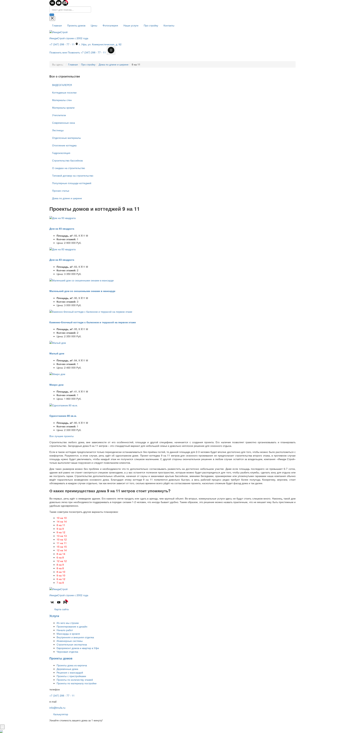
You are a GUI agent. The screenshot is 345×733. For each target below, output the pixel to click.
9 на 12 (61, 532)
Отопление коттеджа (64, 145)
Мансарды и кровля (68, 633)
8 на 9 (60, 564)
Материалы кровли (63, 107)
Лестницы (58, 130)
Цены (94, 25)
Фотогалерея (110, 25)
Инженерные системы (70, 641)
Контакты (169, 25)
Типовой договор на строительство (72, 175)
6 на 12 (61, 579)
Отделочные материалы (66, 138)
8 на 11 (61, 525)
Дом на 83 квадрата (61, 259)
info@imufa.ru (57, 707)
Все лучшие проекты (61, 436)
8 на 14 (61, 554)
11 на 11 (62, 543)
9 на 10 (61, 575)
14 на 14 (62, 521)
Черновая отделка (67, 651)
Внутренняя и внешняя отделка (75, 637)
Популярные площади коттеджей (71, 183)
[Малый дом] (57, 342)
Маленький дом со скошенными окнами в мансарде (82, 291)
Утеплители (59, 115)
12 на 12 (62, 561)
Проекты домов (76, 25)
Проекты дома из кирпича (72, 665)
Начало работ (65, 630)
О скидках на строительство (68, 168)
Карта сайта (61, 609)
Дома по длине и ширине (113, 64)
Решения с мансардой (70, 672)
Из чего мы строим (68, 623)
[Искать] (51, 14)
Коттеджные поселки (64, 92)
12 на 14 (62, 550)
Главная (57, 25)
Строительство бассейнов (67, 160)
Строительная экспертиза (72, 644)
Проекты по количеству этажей (75, 679)
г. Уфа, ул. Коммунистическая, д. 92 (99, 44)
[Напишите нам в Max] (1, 731)
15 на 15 (62, 546)
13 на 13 (62, 536)
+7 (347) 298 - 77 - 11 (62, 44)
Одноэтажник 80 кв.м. (63, 415)
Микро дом (56, 384)
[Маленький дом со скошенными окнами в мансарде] (81, 280)
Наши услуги (130, 25)
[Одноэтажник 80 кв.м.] (63, 405)
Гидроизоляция (61, 153)
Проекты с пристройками (71, 676)
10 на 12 (62, 539)
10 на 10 (62, 518)
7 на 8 (60, 582)
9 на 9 (60, 528)
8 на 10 (61, 572)
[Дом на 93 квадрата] (62, 217)
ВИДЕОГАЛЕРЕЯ (62, 85)
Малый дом (56, 353)
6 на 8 (60, 557)
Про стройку (151, 25)
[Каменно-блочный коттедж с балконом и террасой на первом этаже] (90, 311)
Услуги (54, 616)
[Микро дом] (57, 373)
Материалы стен (62, 100)
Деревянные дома (67, 669)
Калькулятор (60, 714)
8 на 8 (60, 568)
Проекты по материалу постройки (76, 683)
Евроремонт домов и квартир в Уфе (78, 648)
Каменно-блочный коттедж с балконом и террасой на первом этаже (92, 322)
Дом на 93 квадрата (61, 228)
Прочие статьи (60, 190)
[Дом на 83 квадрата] (62, 249)
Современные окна (63, 122)
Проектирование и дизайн (72, 626)
